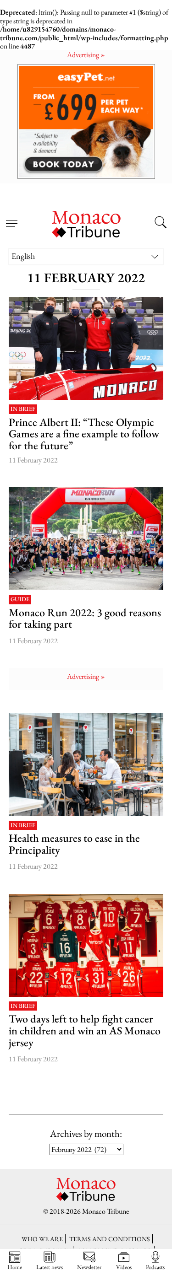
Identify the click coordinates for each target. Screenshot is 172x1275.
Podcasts (155, 1266)
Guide (20, 599)
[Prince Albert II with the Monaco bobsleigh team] (86, 348)
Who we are (42, 1238)
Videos (124, 1266)
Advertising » (86, 54)
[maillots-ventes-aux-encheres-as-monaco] (86, 945)
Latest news (49, 1266)
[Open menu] (11, 217)
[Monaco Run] (86, 538)
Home (14, 1266)
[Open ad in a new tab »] (86, 121)
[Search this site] (160, 223)
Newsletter (89, 1266)
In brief (23, 409)
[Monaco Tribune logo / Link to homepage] (86, 222)
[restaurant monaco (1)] (86, 764)
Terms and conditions (109, 1238)
